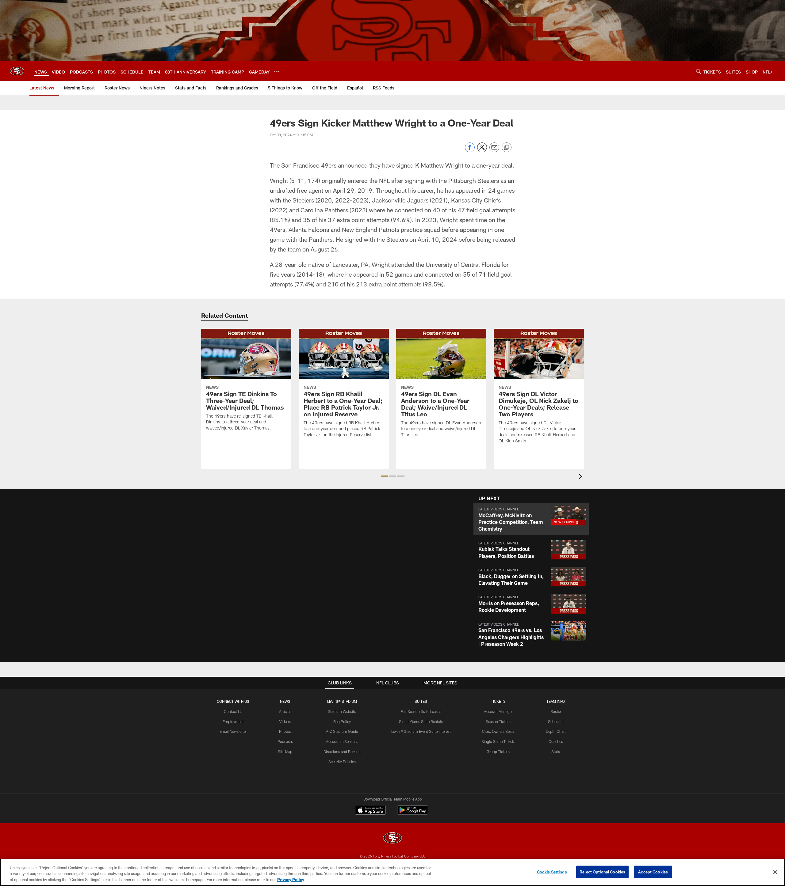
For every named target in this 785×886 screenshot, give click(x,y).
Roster (555, 711)
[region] (392, 872)
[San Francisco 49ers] (392, 838)
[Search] (698, 71)
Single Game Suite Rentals (421, 721)
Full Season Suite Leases (421, 711)
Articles (285, 711)
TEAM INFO (555, 701)
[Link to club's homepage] (17, 71)
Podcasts (285, 741)
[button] (384, 476)
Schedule (555, 721)
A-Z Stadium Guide (342, 731)
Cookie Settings (552, 871)
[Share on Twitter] (482, 150)
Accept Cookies (653, 871)
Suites (421, 701)
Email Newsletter (233, 731)
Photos (285, 731)
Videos (285, 721)
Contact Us (233, 711)
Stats (555, 751)
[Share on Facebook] (470, 150)
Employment (233, 721)
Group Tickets (498, 751)
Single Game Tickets (498, 741)
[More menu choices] (276, 71)
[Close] (775, 872)
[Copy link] (506, 147)
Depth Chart (556, 731)
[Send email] (494, 150)
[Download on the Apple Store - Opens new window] (370, 811)
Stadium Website (342, 711)
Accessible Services (342, 741)
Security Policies (342, 761)
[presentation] (581, 477)
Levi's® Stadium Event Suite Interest (421, 731)
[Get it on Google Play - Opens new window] (412, 813)
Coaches (556, 741)
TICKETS (498, 701)
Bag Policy (342, 721)
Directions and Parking (342, 751)
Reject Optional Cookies (602, 871)
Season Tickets (498, 721)
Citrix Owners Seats (498, 731)
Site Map (285, 751)
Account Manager (498, 711)
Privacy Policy (290, 879)
